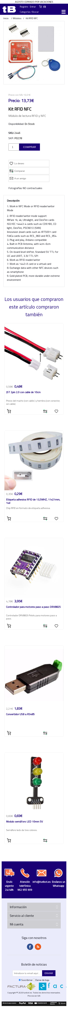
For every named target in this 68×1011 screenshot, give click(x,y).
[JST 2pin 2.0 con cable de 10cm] (34, 353)
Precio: (14, 100)
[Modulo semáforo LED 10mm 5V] (34, 782)
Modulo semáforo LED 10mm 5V (24, 821)
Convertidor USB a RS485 (20, 714)
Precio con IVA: (15, 95)
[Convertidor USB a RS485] (34, 675)
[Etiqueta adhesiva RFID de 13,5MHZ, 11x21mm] (34, 460)
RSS (38, 947)
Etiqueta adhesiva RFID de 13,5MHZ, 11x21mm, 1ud (33, 501)
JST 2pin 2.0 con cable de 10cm (23, 392)
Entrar (33, 6)
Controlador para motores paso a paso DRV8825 (33, 607)
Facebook (30, 947)
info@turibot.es (42, 882)
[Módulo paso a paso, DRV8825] (34, 568)
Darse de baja (42, 980)
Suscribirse (26, 980)
